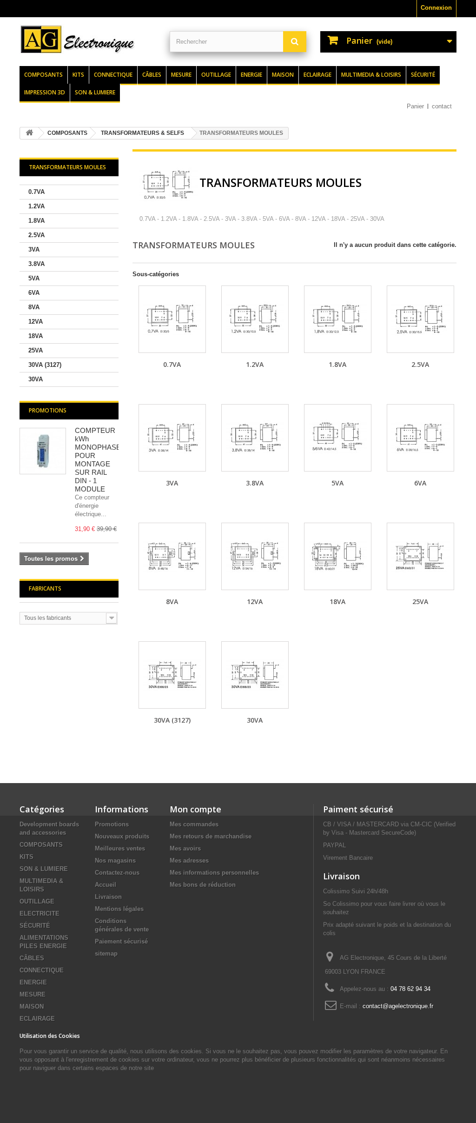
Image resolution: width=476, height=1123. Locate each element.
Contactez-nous (117, 872)
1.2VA (36, 206)
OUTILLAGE (37, 901)
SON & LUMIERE (44, 868)
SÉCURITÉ (35, 925)
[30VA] (255, 675)
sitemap (106, 953)
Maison (283, 75)
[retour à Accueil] (29, 133)
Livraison (108, 896)
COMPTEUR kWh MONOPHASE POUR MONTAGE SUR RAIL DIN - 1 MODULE (98, 459)
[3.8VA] (255, 438)
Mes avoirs (185, 848)
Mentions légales (119, 908)
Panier (415, 106)
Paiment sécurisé (358, 809)
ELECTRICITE (40, 913)
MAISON (32, 1006)
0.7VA (36, 191)
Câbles (151, 75)
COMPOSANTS (41, 844)
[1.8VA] (337, 319)
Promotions (47, 410)
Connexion (436, 7)
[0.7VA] (172, 319)
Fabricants (45, 588)
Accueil (105, 884)
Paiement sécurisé (121, 941)
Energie (251, 75)
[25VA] (420, 556)
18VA (35, 335)
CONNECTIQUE (42, 970)
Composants (43, 75)
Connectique (113, 75)
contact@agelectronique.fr (398, 1006)
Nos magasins (115, 860)
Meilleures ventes (120, 848)
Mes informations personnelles (214, 872)
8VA (34, 307)
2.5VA (36, 235)
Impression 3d (44, 92)
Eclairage (317, 75)
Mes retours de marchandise (210, 836)
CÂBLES (32, 958)
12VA (35, 321)
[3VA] (172, 438)
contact (442, 106)
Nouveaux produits (122, 836)
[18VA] (337, 556)
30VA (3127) (44, 364)
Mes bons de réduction (203, 884)
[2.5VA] (420, 319)
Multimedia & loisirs (371, 75)
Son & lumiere (95, 92)
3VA (34, 249)
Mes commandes (194, 824)
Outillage (216, 75)
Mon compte (195, 809)
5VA (34, 278)
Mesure (181, 75)
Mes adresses (189, 860)
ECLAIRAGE (37, 1018)
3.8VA (36, 263)
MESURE (33, 994)
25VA (35, 350)
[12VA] (255, 556)
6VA (34, 292)
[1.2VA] (255, 319)
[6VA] (420, 438)
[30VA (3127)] (172, 675)
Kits (78, 75)
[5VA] (337, 438)
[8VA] (172, 556)
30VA (35, 379)
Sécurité (423, 75)
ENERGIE (33, 982)
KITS (26, 856)
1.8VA (36, 220)
